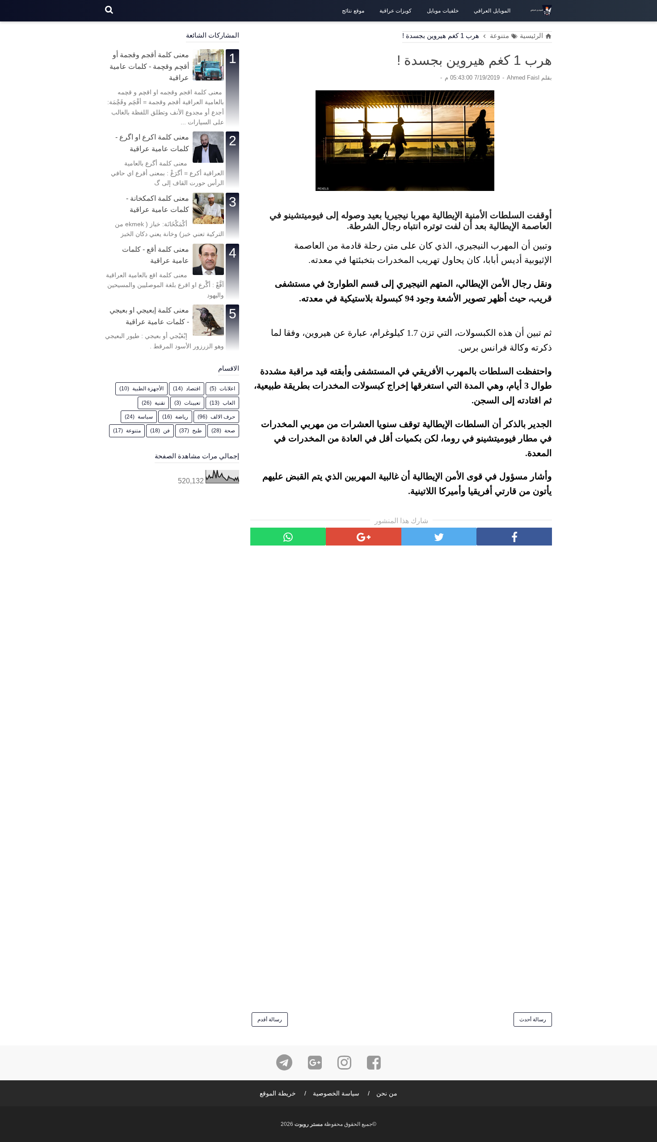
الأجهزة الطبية (148, 388)
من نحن (386, 1093)
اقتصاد (193, 388)
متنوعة (133, 430)
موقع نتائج (353, 11)
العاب (229, 403)
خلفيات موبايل (443, 11)
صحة (229, 430)
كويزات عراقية (395, 11)
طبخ (197, 430)
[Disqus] (401, 666)
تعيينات (192, 403)
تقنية (160, 403)
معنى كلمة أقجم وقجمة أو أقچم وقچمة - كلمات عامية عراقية (149, 66)
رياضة (181, 417)
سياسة (145, 417)
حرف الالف (223, 417)
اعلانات (227, 388)
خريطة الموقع (278, 1093)
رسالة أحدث (532, 1019)
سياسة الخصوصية (336, 1093)
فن (166, 430)
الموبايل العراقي (492, 11)
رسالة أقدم (269, 1019)
